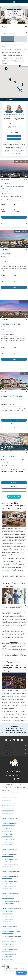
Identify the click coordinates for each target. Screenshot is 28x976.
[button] (6, 69)
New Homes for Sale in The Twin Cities (8, 883)
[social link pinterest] (26, 179)
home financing (14, 642)
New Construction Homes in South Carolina (11, 936)
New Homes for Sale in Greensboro (7, 913)
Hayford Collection (11, 323)
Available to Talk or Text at (14, 123)
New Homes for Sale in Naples (7, 831)
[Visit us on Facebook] (6, 740)
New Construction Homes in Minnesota (10, 881)
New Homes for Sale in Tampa (7, 837)
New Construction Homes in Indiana (9, 854)
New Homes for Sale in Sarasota (7, 836)
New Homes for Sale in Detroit (7, 878)
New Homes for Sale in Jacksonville (7, 828)
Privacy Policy (16, 775)
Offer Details (14, 22)
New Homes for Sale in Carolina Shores (8, 909)
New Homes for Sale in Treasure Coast (8, 839)
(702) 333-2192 (4, 331)
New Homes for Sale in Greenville (7, 942)
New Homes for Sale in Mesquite (7, 889)
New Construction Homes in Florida (9, 823)
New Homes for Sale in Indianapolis (7, 856)
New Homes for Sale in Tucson (7, 800)
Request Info (14, 220)
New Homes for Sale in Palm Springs (8, 810)
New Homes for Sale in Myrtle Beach (8, 946)
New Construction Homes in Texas (9, 954)
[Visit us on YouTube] (18, 740)
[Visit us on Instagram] (22, 740)
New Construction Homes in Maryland (10, 864)
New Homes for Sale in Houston (7, 959)
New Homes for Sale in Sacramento (7, 813)
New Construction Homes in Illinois (9, 849)
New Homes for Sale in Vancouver (7, 972)
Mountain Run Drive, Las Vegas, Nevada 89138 (14, 459)
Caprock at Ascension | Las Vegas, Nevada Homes (14, 732)
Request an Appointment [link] (14, 135)
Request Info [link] (14, 139)
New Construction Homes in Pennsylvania (11, 931)
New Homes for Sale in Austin (7, 956)
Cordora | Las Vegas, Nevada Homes (14, 730)
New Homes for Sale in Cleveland (7, 921)
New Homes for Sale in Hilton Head (7, 944)
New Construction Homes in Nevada (9, 886)
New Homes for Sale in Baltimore (7, 866)
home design (9, 540)
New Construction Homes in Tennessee (10, 949)
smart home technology (7, 567)
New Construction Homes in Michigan (10, 876)
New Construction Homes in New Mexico (10, 901)
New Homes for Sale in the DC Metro (8, 867)
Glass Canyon (8, 456)
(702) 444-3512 (4, 402)
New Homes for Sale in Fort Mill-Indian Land (9, 941)
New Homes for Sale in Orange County (8, 808)
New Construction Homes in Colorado (10, 818)
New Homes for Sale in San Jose (7, 814)
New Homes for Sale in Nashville (7, 951)
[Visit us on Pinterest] (14, 740)
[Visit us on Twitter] (10, 740)
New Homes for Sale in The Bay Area (8, 805)
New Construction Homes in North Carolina (11, 908)
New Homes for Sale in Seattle (7, 971)
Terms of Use (8, 775)
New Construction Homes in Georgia (9, 842)
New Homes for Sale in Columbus (7, 922)
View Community (14, 217)
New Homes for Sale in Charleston (7, 938)
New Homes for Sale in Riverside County (8, 811)
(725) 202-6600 (4, 191)
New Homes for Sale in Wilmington (7, 916)
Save (14, 224)
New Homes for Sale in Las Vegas (7, 888)
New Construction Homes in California (10, 803)
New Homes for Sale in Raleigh (7, 914)
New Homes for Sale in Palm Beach (7, 834)
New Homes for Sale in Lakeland (7, 829)
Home (2, 5)
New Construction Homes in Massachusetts (11, 871)
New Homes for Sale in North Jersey (7, 896)
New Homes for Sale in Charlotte (7, 911)
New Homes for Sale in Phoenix (7, 798)
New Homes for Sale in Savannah (7, 845)
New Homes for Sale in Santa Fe (7, 904)
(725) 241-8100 (4, 462)
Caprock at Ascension (12, 395)
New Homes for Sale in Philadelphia (7, 933)
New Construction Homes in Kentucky (10, 859)
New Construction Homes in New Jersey (10, 893)
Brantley (5, 183)
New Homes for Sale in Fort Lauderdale (8, 825)
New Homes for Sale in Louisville (7, 861)
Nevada (7, 5)
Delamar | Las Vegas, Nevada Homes (14, 728)
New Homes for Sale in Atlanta (7, 844)
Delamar (5, 253)
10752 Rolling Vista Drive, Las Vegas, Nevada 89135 (15, 399)
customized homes (18, 528)
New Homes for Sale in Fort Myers (7, 826)
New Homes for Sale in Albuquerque (8, 903)
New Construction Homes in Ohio (9, 919)
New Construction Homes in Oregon (9, 926)
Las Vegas (12, 5)
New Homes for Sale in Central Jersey (8, 898)
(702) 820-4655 (4, 261)
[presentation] (0, 14)
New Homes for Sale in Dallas (7, 957)
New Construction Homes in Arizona (10, 797)
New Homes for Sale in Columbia (7, 939)
